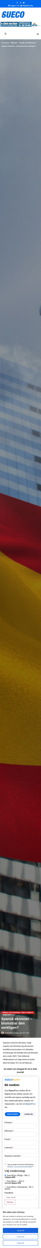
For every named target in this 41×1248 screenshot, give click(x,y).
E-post (8, 1139)
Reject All (20, 1243)
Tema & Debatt (27, 1012)
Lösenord (9, 1148)
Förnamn (9, 1122)
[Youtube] (23, 2)
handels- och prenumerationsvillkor (20, 1167)
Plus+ (31, 1104)
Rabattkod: (9, 1193)
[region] (20, 1228)
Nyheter (14, 43)
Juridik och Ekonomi (27, 43)
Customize (20, 1237)
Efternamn (9, 1131)
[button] (38, 34)
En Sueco (5, 43)
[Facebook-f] (17, 2)
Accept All (20, 1230)
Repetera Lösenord (13, 1156)
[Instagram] (20, 2)
